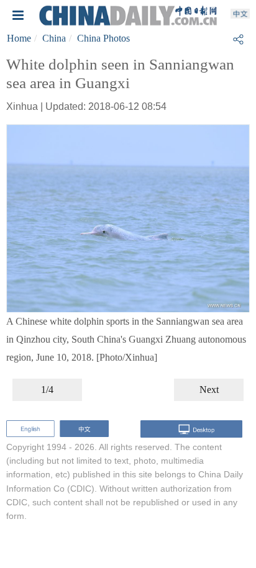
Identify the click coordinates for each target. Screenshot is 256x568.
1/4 (47, 389)
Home (19, 38)
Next (209, 389)
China (54, 38)
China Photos (103, 38)
